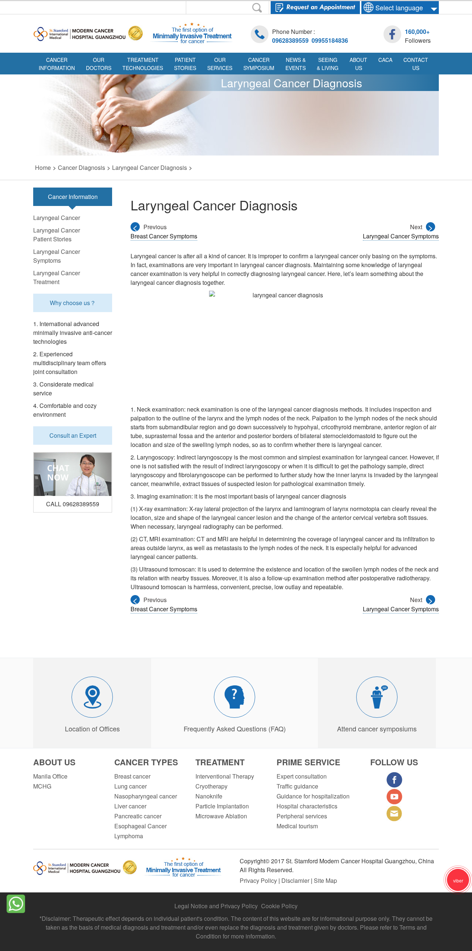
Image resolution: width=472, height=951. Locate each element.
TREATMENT (219, 762)
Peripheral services (302, 816)
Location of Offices (92, 728)
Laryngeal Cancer (56, 217)
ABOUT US (54, 762)
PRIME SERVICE (308, 762)
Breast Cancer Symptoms (164, 236)
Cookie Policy (279, 906)
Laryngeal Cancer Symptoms (56, 256)
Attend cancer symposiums (377, 728)
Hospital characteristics (307, 806)
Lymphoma (128, 836)
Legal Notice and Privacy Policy (216, 906)
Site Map (325, 880)
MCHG (42, 786)
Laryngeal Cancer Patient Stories (56, 234)
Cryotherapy (211, 786)
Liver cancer (130, 806)
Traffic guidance (297, 786)
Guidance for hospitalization (313, 796)
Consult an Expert (72, 435)
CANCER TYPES (146, 762)
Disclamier (296, 880)
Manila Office (50, 776)
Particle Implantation (222, 806)
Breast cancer (132, 776)
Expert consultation (302, 776)
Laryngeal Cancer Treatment (56, 277)
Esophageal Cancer (140, 826)
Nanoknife (208, 796)
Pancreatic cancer (138, 816)
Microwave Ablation (221, 816)
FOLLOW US (394, 762)
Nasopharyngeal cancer (145, 796)
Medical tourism (297, 826)
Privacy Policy (259, 880)
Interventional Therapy (224, 776)
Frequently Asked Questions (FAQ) (235, 728)
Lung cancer (130, 786)
